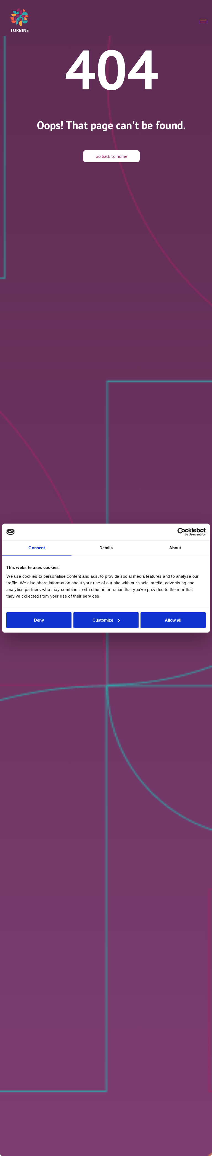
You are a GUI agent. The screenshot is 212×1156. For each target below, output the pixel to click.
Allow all (173, 619)
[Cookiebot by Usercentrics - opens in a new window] (181, 532)
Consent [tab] (36, 547)
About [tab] (175, 547)
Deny (39, 619)
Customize (102, 619)
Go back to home (111, 156)
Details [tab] (106, 547)
